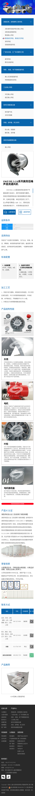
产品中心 (14, 708)
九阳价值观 (4, 714)
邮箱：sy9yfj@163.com (7, 767)
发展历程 (3, 722)
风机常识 (11, 748)
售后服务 (11, 736)
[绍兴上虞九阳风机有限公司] (6, 4)
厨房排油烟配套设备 (10, 140)
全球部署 (3, 741)
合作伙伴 (3, 738)
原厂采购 (3, 727)
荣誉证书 (20, 746)
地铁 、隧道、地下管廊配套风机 (14, 69)
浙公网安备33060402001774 (18, 787)
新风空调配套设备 (9, 105)
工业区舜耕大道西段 (11, 772)
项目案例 (4, 732)
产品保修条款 (13, 738)
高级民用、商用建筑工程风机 (13, 22)
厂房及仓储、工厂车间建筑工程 (14, 52)
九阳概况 (3, 712)
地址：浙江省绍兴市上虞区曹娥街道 (11, 770)
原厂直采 (11, 743)
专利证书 (20, 748)
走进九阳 (4, 708)
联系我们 (4, 759)
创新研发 (3, 717)
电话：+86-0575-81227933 (8, 762)
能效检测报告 (21, 753)
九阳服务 (12, 732)
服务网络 (11, 741)
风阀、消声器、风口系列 (11, 122)
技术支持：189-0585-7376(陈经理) (10, 765)
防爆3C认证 (21, 751)
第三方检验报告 (22, 738)
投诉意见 (11, 746)
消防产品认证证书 (23, 736)
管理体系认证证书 (23, 743)
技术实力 (3, 719)
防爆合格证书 (21, 741)
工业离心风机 (8, 87)
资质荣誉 (20, 732)
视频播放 (3, 724)
